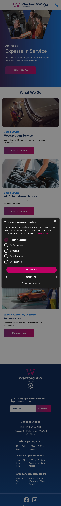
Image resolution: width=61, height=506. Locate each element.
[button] (30, 283)
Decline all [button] (31, 277)
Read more (43, 233)
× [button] (55, 221)
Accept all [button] (31, 269)
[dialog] (31, 253)
